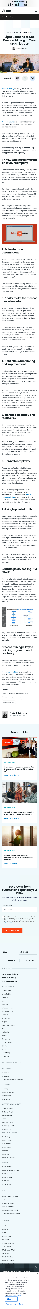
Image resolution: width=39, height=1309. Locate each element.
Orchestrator (6, 1039)
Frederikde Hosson (21, 48)
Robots (4, 1046)
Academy (5, 1089)
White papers (6, 1147)
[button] (19, 234)
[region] (19, 1290)
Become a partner (8, 1203)
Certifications (6, 1096)
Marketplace (6, 1032)
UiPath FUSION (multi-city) (11, 1170)
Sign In (31, 960)
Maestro (4, 1035)
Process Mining (8, 702)
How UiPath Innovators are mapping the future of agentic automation (19, 813)
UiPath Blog (6, 1137)
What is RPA (6, 1099)
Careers (4, 1233)
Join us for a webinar (10, 672)
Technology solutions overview (12, 1079)
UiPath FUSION (7, 1167)
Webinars (5, 1151)
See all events (7, 1184)
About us (5, 1226)
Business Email (7, 906)
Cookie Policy (16, 1295)
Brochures (5, 1154)
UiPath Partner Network (10, 1196)
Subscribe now (12, 930)
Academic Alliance (8, 1092)
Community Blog (7, 1122)
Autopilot (5, 1015)
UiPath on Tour (7, 1174)
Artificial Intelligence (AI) (12, 698)
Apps (3, 1001)
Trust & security (7, 1246)
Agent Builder (6, 994)
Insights (4, 1022)
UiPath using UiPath (8, 1250)
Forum (4, 1119)
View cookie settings (15, 1304)
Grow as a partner (8, 1207)
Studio (4, 1049)
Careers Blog (6, 1236)
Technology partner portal (11, 1213)
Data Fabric (6, 1018)
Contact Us (11, 960)
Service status (7, 1129)
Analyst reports (7, 1140)
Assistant (5, 1004)
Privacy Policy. (9, 923)
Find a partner (6, 1200)
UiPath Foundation (8, 1260)
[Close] (37, 1273)
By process (5, 1076)
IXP (3, 1028)
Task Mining (6, 1053)
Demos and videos (8, 1157)
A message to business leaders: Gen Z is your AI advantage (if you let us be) (19, 769)
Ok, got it (11, 1299)
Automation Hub (7, 1008)
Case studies (6, 1144)
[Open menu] (36, 11)
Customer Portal (7, 1112)
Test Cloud (5, 1056)
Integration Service (8, 1025)
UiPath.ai (5, 1229)
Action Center (6, 990)
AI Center (5, 997)
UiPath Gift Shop (7, 1257)
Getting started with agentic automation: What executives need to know (18, 857)
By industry (5, 1072)
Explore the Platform (10, 974)
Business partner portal (10, 1210)
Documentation (7, 1115)
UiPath (5, 1181)
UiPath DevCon (7, 1177)
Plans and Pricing (8, 977)
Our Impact (5, 1253)
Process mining (8, 88)
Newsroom (5, 1239)
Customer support (9, 981)
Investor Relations (8, 1243)
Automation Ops (7, 1011)
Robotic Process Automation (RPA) (16, 694)
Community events (8, 1126)
